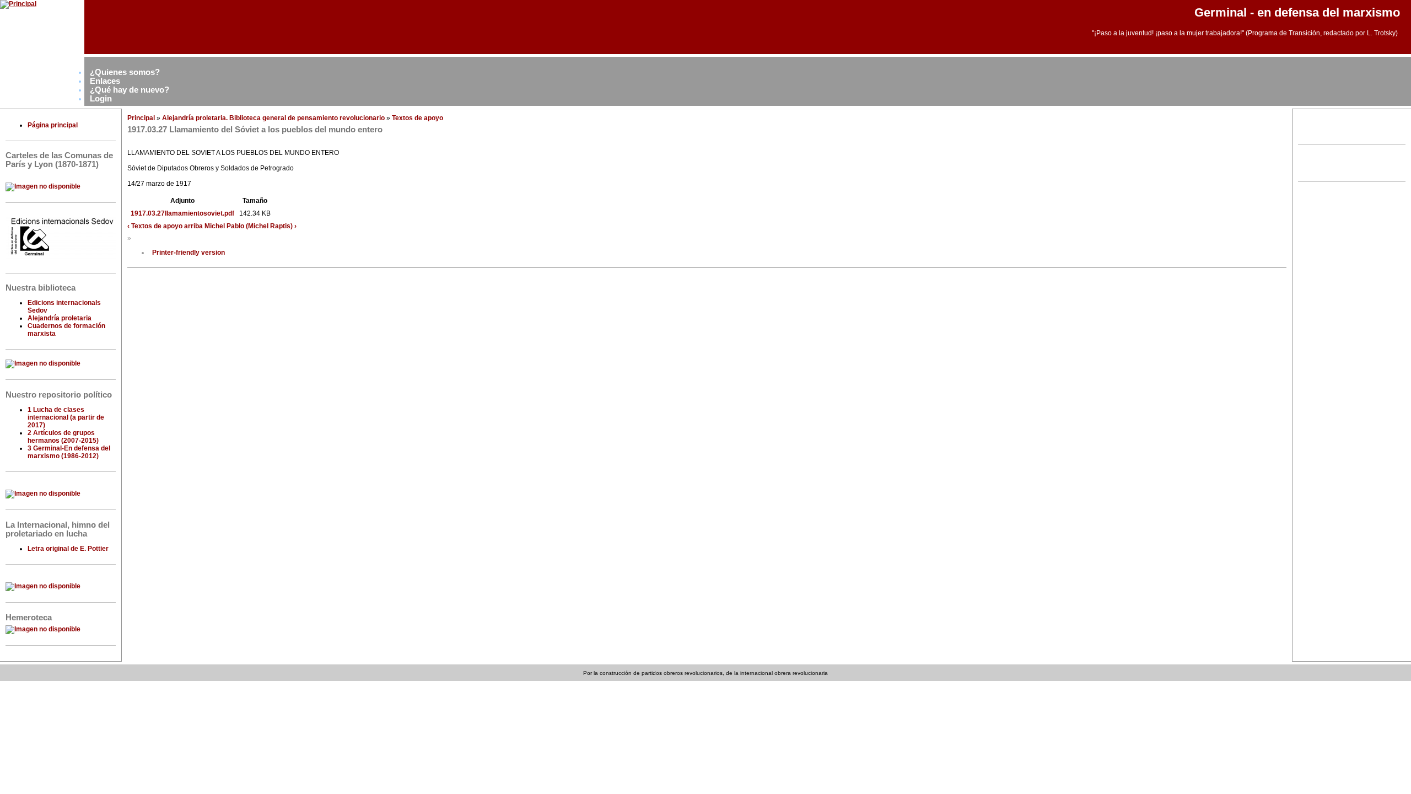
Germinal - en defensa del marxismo (1297, 12)
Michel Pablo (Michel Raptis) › (250, 226)
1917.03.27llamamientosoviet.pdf (182, 213)
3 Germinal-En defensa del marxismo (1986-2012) (69, 452)
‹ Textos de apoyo (154, 226)
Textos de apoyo (417, 118)
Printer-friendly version (188, 252)
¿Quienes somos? (125, 72)
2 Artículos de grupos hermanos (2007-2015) (63, 436)
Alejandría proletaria (59, 318)
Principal (141, 118)
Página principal (53, 125)
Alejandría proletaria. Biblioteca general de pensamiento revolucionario (273, 118)
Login (101, 98)
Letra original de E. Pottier (68, 548)
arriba (193, 226)
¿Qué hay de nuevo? (129, 89)
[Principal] (18, 4)
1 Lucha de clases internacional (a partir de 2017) (66, 417)
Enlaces (105, 81)
